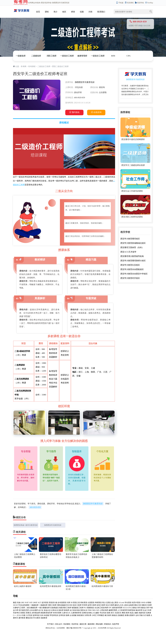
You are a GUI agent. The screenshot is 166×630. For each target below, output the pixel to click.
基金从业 (47, 610)
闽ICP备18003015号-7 (74, 628)
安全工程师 (109, 605)
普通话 (22, 613)
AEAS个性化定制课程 (21, 605)
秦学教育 (22, 618)
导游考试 (16, 613)
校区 (64, 12)
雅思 (14, 602)
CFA (129, 608)
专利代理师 (57, 613)
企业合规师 (33, 610)
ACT (39, 602)
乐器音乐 (118, 613)
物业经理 (138, 610)
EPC (110, 608)
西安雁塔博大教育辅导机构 (132, 256)
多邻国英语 (62, 602)
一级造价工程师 (67, 56)
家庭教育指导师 (46, 613)
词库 (68, 602)
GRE (22, 602)
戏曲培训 (142, 613)
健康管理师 (82, 56)
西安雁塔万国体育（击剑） (132, 247)
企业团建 (73, 615)
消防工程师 (51, 56)
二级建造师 (36, 56)
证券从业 (54, 610)
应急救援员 (54, 608)
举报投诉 (107, 624)
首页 (38, 12)
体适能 (46, 615)
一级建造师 (21, 56)
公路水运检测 (128, 605)
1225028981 (61, 628)
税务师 (61, 610)
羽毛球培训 (54, 615)
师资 (73, 12)
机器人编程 (134, 613)
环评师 (84, 605)
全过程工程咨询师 (101, 608)
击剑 (42, 615)
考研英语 (98, 602)
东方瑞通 (146, 615)
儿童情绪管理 (76, 613)
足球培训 (62, 615)
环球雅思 (100, 615)
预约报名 (76, 112)
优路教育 (43, 618)
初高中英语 (136, 602)
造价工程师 (77, 605)
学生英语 (128, 602)
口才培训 (29, 615)
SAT (30, 602)
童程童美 (80, 615)
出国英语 (91, 602)
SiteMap (150, 3)
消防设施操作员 (63, 605)
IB (72, 602)
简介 (55, 12)
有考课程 (31, 66)
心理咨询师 (104, 610)
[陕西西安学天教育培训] (21, 9)
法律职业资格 (87, 613)
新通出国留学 (130, 615)
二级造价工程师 (43, 66)
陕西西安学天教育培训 (84, 82)
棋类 (127, 613)
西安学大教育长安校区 (130, 265)
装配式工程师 (146, 605)
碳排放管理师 (117, 608)
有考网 (30, 3)
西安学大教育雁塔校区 (130, 239)
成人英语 (114, 602)
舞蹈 (123, 613)
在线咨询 (97, 112)
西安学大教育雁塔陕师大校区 (133, 261)
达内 (137, 615)
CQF (97, 610)
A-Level (121, 602)
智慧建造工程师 (77, 608)
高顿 (141, 615)
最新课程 (91, 624)
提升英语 (45, 602)
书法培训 (103, 613)
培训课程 (130, 3)
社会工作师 (147, 610)
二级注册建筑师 (31, 608)
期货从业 (83, 610)
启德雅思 (120, 615)
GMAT (35, 602)
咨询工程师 (100, 605)
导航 (15, 596)
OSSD (143, 602)
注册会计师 (135, 608)
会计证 (40, 610)
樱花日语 (29, 618)
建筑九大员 (118, 605)
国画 (108, 613)
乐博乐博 (87, 615)
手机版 (120, 3)
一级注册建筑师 (44, 608)
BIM (113, 56)
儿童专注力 (66, 613)
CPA (129, 56)
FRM (89, 610)
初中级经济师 (24, 610)
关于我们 (50, 624)
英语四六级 (53, 602)
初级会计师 (144, 608)
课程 (47, 12)
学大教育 (36, 618)
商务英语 (83, 602)
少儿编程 (95, 613)
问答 (90, 12)
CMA (93, 610)
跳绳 (67, 615)
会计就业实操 (75, 610)
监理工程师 (91, 605)
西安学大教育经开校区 (130, 278)
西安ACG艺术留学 (128, 252)
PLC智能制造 (89, 608)
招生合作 (58, 624)
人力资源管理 (123, 610)
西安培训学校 (46, 3)
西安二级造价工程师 (60, 66)
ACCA (125, 608)
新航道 (114, 615)
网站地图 (99, 624)
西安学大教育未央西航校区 (132, 269)
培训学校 (140, 3)
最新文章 (83, 624)
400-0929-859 (35, 507)
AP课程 (148, 602)
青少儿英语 (106, 602)
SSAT (27, 602)
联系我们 (101, 12)
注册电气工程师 (19, 608)
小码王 (94, 615)
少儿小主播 (21, 615)
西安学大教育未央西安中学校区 (134, 274)
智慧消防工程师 (65, 608)
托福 (18, 602)
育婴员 (28, 613)
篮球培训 (36, 615)
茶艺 (112, 613)
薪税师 (66, 610)
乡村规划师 (35, 613)
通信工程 (137, 605)
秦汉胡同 (108, 615)
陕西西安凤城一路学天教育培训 (26, 525)
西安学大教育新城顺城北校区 (133, 243)
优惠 (82, 12)
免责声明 (115, 624)
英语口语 (76, 602)
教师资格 (131, 610)
